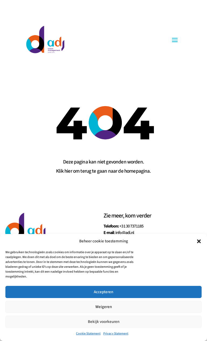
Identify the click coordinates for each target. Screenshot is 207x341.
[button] (199, 241)
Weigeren (103, 307)
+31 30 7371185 (131, 226)
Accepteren (103, 292)
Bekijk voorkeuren (103, 322)
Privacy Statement (115, 333)
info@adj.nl (124, 233)
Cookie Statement (88, 333)
